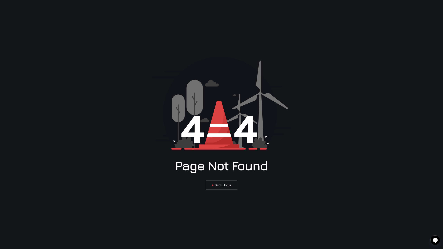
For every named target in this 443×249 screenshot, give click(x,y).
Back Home (223, 185)
